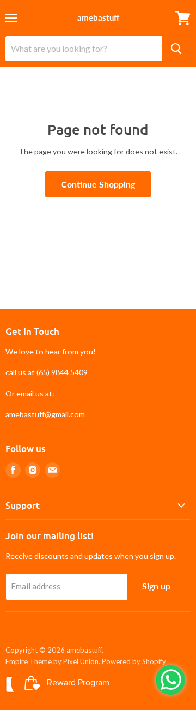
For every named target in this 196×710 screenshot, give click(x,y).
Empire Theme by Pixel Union (52, 661)
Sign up (156, 586)
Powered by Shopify (134, 661)
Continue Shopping (98, 184)
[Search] (176, 48)
